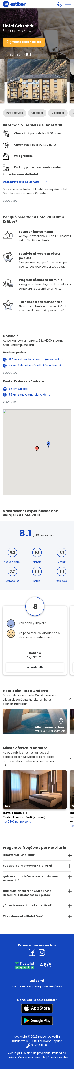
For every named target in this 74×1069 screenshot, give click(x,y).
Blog (30, 986)
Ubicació (37, 113)
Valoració (58, 113)
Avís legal (14, 1053)
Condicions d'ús (57, 1057)
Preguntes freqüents (48, 986)
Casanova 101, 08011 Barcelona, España (37, 1041)
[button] (48, 444)
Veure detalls (35, 667)
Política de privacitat (36, 1053)
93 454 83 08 (40, 1045)
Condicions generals (31, 1057)
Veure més (10, 201)
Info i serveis (14, 113)
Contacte (18, 986)
